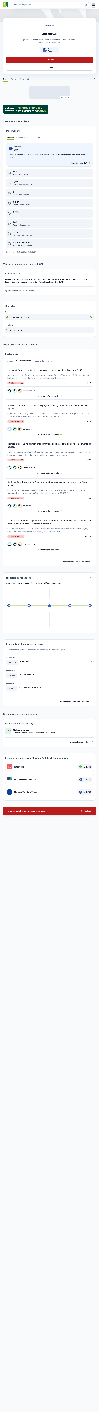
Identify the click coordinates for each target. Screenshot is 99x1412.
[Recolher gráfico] (91, 578)
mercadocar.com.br (20, 317)
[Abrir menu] (93, 5)
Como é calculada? (78, 163)
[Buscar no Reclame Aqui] (86, 5)
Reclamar (51, 60)
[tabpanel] (49, 195)
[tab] (10, 138)
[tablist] (49, 361)
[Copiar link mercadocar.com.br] (91, 317)
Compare (49, 67)
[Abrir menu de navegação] (94, 79)
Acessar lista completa (80, 742)
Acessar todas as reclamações (76, 562)
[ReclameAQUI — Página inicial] (5, 4)
